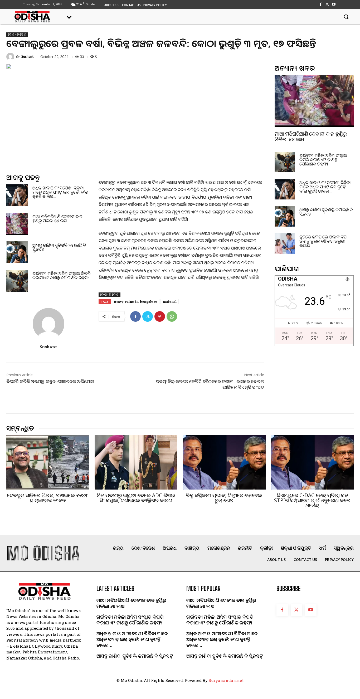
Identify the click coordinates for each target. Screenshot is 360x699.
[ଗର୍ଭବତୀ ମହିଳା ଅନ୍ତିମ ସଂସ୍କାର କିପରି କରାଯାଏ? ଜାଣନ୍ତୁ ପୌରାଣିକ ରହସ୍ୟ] (17, 281)
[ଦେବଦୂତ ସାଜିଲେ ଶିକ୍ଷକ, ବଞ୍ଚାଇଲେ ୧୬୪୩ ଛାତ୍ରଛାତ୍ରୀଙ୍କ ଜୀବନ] (47, 462)
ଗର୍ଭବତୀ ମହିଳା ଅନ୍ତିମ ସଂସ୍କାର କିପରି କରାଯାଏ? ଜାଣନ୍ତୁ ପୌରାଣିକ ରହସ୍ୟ (61, 276)
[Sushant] (11, 57)
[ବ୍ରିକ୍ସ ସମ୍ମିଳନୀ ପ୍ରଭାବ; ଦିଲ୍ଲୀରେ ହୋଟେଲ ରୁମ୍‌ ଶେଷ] (224, 462)
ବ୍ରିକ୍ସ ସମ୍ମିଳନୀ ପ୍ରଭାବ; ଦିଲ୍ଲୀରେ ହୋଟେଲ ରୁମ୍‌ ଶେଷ (224, 498)
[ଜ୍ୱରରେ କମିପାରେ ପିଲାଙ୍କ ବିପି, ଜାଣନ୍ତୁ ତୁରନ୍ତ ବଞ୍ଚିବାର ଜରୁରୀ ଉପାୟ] (285, 243)
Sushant (27, 56)
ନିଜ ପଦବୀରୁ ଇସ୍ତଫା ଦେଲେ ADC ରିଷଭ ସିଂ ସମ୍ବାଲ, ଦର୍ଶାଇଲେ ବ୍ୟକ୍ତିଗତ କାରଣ (136, 498)
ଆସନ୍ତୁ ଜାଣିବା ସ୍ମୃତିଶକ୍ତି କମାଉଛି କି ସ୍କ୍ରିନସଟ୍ (59, 247)
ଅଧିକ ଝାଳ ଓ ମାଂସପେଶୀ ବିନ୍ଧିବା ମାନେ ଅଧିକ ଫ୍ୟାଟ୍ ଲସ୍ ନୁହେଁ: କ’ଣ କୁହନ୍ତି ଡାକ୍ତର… (60, 192)
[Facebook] (320, 4)
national (170, 301)
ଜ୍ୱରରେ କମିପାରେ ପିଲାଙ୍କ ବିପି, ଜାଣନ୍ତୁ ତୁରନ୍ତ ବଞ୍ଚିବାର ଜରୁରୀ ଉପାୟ (323, 241)
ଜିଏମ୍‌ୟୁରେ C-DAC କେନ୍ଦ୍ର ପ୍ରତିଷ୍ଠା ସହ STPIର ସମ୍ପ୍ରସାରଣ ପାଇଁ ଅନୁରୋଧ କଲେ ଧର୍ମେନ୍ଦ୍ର (312, 500)
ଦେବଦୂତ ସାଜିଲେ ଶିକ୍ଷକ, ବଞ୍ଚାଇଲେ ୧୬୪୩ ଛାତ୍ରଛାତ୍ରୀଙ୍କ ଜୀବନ (48, 498)
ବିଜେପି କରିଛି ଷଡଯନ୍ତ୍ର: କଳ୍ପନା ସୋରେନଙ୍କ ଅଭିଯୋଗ (50, 381)
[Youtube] (333, 4)
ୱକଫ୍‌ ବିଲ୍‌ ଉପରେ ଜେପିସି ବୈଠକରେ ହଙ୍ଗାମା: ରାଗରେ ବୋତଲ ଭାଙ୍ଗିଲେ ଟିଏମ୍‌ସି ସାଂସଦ (210, 384)
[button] (346, 16)
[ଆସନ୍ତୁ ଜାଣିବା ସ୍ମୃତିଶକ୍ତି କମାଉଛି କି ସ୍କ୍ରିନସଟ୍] (17, 252)
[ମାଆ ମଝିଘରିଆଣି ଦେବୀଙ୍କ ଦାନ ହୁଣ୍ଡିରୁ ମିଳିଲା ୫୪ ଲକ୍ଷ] (17, 224)
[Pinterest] (159, 316)
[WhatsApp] (172, 316)
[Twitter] (327, 4)
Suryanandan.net (226, 680)
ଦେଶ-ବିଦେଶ (17, 34)
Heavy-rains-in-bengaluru (135, 301)
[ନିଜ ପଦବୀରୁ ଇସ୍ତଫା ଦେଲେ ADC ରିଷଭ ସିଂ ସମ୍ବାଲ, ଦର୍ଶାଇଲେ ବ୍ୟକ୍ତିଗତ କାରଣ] (136, 462)
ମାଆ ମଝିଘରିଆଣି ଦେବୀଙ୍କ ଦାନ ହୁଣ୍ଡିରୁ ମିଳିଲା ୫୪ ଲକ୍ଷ (57, 219)
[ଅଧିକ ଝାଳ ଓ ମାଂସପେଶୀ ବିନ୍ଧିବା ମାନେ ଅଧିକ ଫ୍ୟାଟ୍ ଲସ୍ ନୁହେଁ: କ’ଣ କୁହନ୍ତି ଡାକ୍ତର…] (17, 195)
